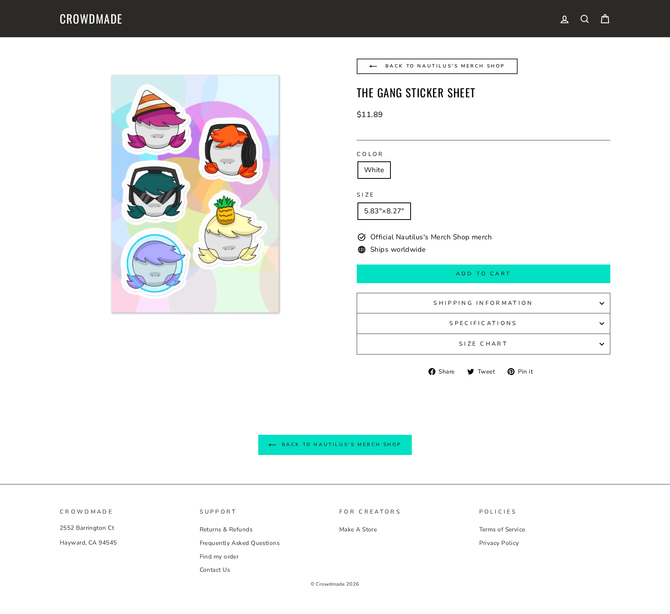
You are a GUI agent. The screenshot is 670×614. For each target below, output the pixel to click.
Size (366, 195)
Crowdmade (91, 19)
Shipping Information (483, 303)
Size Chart (483, 344)
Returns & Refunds (226, 529)
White (374, 170)
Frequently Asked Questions (240, 543)
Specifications (483, 323)
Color (370, 154)
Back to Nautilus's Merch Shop (444, 66)
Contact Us (215, 570)
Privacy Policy (499, 543)
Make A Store (358, 529)
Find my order (219, 556)
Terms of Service (502, 529)
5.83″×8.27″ (384, 211)
